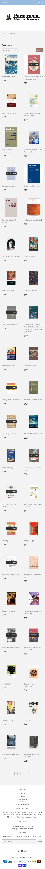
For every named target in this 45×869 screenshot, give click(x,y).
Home (3, 34)
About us (22, 793)
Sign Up (39, 841)
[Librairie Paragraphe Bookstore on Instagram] (25, 851)
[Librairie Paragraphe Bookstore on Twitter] (18, 851)
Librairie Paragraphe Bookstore (23, 857)
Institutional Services (22, 804)
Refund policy (22, 799)
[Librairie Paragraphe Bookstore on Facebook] (22, 851)
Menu (6, 2)
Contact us (22, 802)
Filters (39, 50)
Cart (41, 2)
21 (29, 773)
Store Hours (22, 796)
